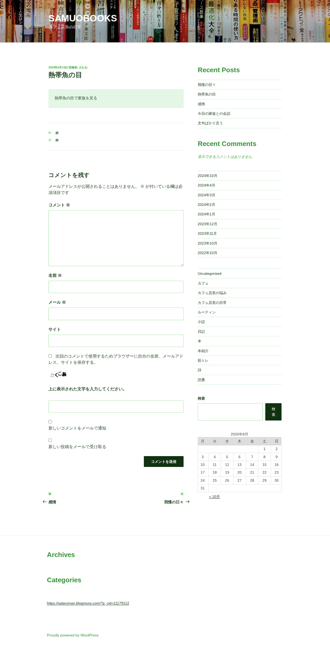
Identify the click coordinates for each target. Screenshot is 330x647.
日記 (201, 331)
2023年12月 (207, 224)
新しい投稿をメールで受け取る (77, 446)
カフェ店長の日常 (212, 303)
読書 (201, 380)
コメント (59, 205)
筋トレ (203, 360)
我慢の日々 (207, 85)
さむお (83, 67)
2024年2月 (206, 205)
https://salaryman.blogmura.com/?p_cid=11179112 (88, 603)
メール (57, 302)
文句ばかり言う (210, 123)
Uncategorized (209, 273)
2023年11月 (207, 233)
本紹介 (203, 351)
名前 (55, 275)
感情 (201, 104)
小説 (201, 322)
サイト (54, 329)
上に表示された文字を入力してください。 (87, 389)
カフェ (203, 283)
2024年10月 (207, 176)
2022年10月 (207, 253)
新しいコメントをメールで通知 (77, 428)
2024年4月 (206, 185)
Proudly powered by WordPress (72, 635)
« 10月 (214, 497)
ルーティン (207, 312)
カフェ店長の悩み (212, 293)
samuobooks (82, 18)
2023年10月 (207, 243)
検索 (201, 398)
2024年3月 (206, 195)
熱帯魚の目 (207, 94)
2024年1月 (206, 214)
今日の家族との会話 (214, 113)
